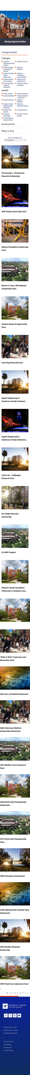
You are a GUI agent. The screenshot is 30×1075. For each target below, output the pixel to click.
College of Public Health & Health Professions (8, 105)
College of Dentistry (22, 93)
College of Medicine (8, 95)
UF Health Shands (22, 110)
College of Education (20, 68)
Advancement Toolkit (11, 1030)
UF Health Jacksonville (6, 115)
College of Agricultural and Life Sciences (9, 63)
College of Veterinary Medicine (22, 104)
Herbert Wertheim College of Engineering (8, 85)
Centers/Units (8, 124)
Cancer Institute (7, 93)
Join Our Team (9, 1041)
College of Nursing (8, 100)
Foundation (7, 1044)
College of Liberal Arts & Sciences (8, 80)
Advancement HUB (10, 1027)
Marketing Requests (10, 1033)
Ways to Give (8, 130)
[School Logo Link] (14, 1006)
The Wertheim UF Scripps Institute (8, 119)
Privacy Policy (8, 1050)
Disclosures (8, 1047)
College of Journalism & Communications (21, 75)
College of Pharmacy (20, 100)
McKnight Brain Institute (7, 110)
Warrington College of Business (22, 84)
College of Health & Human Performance (8, 75)
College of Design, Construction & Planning (8, 69)
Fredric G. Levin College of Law (21, 80)
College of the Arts (22, 61)
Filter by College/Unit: (15, 138)
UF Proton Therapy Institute (22, 115)
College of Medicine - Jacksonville (22, 96)
